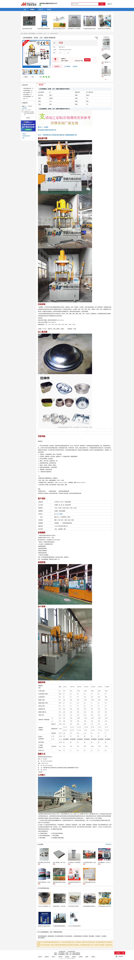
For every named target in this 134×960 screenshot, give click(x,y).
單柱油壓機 (85, 936)
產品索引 (24, 134)
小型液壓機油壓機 (77, 936)
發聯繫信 (57, 66)
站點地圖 (60, 956)
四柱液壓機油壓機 (59, 936)
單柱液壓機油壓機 (42, 936)
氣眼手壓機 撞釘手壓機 (27, 28)
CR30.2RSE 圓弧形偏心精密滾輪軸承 (75, 926)
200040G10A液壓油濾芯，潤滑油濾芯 (46, 906)
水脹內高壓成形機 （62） (28, 88)
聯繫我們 (47, 956)
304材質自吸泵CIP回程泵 (73, 906)
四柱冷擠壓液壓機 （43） (28, 96)
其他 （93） (25, 98)
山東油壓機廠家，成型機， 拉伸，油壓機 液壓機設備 (69, 953)
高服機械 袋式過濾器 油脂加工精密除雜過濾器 (47, 926)
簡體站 (86, 956)
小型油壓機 (103, 936)
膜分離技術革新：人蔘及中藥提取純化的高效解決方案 (64, 906)
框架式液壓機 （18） (27, 94)
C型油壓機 (97, 936)
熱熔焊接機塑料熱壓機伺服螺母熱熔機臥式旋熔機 (48, 28)
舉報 (33, 77)
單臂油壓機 (91, 936)
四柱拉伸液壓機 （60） (28, 92)
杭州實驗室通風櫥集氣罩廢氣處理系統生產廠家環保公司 (64, 926)
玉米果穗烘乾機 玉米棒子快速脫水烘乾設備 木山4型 (109, 906)
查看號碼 (87, 60)
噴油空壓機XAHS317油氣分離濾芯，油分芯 (77, 28)
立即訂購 (75, 66)
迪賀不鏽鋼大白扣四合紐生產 (108, 49)
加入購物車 (67, 66)
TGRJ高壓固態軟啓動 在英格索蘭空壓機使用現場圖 (93, 28)
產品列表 (25, 33)
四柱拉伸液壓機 (31, 33)
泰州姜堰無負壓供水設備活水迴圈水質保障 (92, 906)
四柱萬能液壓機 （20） (28, 90)
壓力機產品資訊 (62, 951)
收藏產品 (26, 77)
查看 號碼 (25, 108)
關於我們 (40, 956)
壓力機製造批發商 (71, 951)
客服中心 (53, 956)
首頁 (22, 33)
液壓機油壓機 (50, 936)
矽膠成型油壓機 (68, 936)
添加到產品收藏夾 (26, 136)
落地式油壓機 (41, 937)
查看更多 (28, 118)
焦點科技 (69, 958)
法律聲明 (80, 956)
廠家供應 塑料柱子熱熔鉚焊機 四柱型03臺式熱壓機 (108, 28)
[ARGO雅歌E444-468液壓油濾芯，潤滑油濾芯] (106, 69)
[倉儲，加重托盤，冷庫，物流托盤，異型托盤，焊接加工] (106, 56)
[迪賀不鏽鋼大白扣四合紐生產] (106, 43)
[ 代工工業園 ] (59, 514)
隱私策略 (67, 956)
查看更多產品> (109, 844)
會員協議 (74, 956)
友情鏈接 (93, 956)
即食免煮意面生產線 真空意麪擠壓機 (60, 28)
